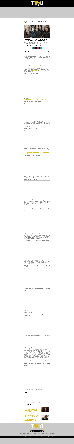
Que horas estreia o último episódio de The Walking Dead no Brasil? (35, 99)
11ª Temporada (27, 394)
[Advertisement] (37, 12)
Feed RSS (46, 433)
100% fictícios (34, 70)
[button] (32, 48)
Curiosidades (29, 21)
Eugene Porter (41, 395)
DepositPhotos (52, 433)
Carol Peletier (41, 394)
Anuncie (42, 433)
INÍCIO (25, 21)
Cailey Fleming (36, 394)
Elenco (34, 395)
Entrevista (37, 395)
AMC (35, 57)
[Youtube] (39, 431)
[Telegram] (41, 431)
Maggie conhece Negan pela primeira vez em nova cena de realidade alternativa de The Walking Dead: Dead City (32, 418)
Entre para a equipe (23, 433)
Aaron (31, 394)
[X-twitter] (33, 431)
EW (44, 395)
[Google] (43, 431)
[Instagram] (35, 431)
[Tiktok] (37, 431)
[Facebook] (31, 431)
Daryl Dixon (31, 395)
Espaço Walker (29, 433)
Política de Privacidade (36, 433)
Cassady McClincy (46, 394)
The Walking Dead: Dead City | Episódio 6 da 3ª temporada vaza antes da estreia (32, 409)
